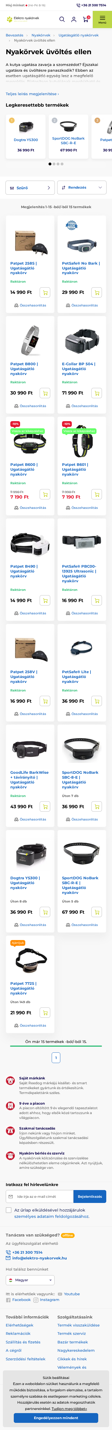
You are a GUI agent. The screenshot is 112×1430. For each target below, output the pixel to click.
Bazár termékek (72, 1342)
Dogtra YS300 (26, 140)
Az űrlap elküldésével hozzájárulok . (51, 1213)
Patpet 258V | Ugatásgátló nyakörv (23, 676)
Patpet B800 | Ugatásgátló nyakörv (24, 369)
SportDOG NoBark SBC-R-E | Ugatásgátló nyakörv (80, 885)
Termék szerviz (71, 1333)
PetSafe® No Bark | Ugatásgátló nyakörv (81, 268)
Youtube (72, 1294)
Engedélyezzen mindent (56, 1418)
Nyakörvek (41, 35)
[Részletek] (45, 292)
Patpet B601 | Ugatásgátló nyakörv (75, 469)
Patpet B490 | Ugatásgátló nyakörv (24, 571)
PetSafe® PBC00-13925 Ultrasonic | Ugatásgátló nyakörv (79, 573)
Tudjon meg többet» (69, 1408)
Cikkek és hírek (72, 1359)
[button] (62, 19)
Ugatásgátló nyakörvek (79, 35)
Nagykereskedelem (76, 1350)
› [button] (32, 93)
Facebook (21, 1299)
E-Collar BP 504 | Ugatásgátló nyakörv (78, 369)
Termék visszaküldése (78, 1325)
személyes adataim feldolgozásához (51, 1216)
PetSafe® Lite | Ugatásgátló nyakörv (76, 676)
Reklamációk (18, 1333)
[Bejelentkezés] (74, 19)
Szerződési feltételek (25, 1359)
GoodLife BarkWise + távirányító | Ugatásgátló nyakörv (29, 779)
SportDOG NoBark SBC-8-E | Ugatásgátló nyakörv (80, 779)
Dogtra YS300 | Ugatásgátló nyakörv (25, 883)
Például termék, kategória (44, 56)
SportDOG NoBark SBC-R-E (68, 140)
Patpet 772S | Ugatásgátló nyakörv (23, 988)
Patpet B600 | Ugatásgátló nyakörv (24, 469)
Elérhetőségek (19, 1325)
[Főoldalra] (23, 19)
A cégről (14, 1350)
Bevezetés (14, 35)
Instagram (49, 1299)
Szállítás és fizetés (23, 1342)
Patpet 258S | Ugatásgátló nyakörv (23, 268)
